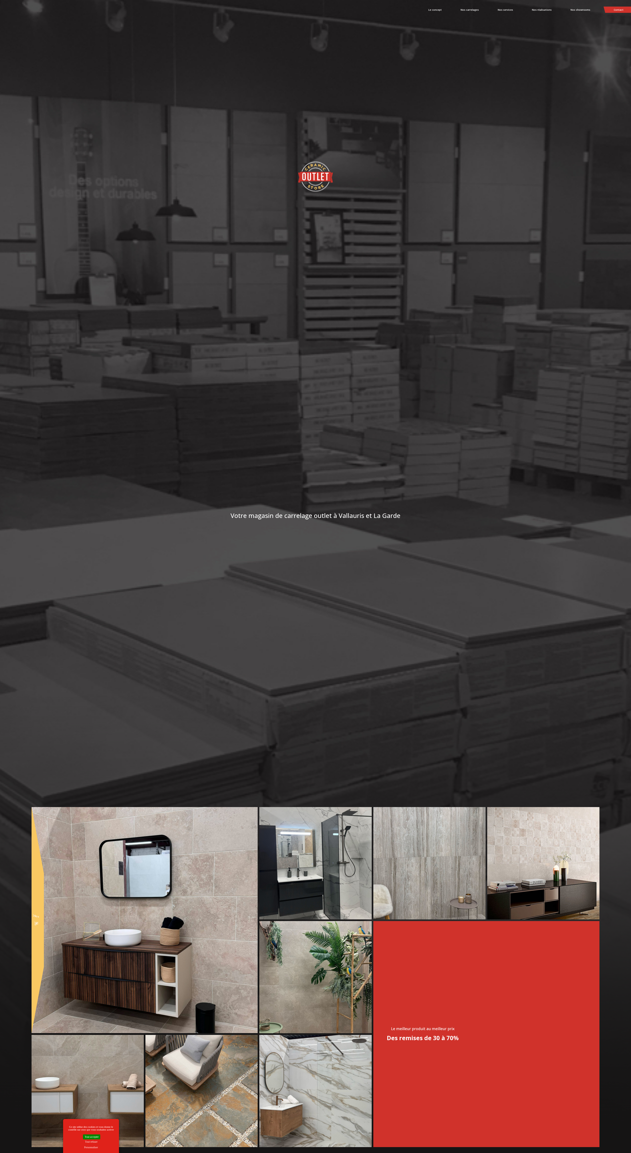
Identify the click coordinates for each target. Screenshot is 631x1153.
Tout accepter (92, 1136)
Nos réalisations (542, 9)
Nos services (505, 9)
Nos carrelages (470, 9)
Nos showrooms (580, 9)
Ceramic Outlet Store (315, 176)
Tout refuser (91, 1141)
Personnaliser (91, 1147)
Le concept (435, 9)
